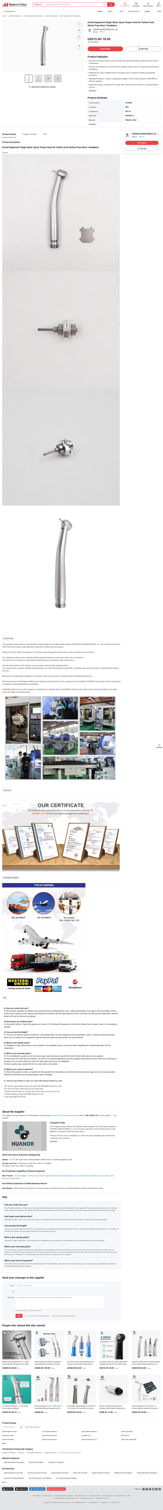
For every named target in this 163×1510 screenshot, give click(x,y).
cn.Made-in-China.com (102, 1498)
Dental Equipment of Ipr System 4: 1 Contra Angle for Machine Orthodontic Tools (145, 1408)
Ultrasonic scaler (8, 1435)
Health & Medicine (15, 16)
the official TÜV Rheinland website (66, 1115)
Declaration (104, 1502)
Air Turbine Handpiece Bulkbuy (66, 1478)
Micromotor (57, 1176)
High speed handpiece (89, 1431)
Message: (11, 1297)
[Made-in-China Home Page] (14, 4)
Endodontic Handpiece (56, 1462)
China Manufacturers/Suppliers (63, 1496)
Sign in (158, 6)
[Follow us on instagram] (150, 1489)
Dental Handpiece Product (101, 1473)
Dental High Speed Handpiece (147, 1473)
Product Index (119, 1496)
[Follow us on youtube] (153, 1489)
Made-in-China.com (72, 1498)
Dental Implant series (9, 1431)
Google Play (21, 1489)
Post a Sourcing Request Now (63, 1316)
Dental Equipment (45, 1176)
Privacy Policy (115, 1502)
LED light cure (86, 1435)
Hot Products (36, 1496)
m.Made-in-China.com (86, 1498)
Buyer (110, 11)
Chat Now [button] (144, 49)
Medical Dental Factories (59, 1473)
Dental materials (126, 1431)
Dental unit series (8, 1439)
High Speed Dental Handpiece (70, 16)
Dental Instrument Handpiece (14, 1478)
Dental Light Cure (69, 1176)
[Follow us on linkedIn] (159, 1489)
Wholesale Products (81, 1496)
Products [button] (37, 4)
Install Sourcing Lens (57, 1489)
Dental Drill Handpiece (36, 1462)
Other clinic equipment (128, 1439)
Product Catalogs (33, 1427)
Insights (128, 1496)
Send (19, 1316)
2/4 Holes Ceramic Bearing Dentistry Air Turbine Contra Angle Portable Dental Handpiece (80, 1364)
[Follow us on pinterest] (156, 1489)
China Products (47, 1496)
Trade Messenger (37, 1489)
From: (12, 1286)
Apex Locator (104, 1176)
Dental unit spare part (49, 1439)
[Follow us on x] (147, 1489)
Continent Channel (107, 1496)
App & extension (133, 11)
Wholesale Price (94, 1496)
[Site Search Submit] (111, 4)
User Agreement (93, 1502)
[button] (104, 4)
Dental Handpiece (52, 16)
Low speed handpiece (49, 1431)
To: (13, 1291)
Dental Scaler (33, 1176)
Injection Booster (82, 1176)
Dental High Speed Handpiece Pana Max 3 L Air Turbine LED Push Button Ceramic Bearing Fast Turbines (81, 1408)
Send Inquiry (105, 49)
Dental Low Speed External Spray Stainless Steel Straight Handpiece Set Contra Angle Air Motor (112, 1408)
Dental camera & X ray (89, 1439)
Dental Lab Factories (80, 1473)
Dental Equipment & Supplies (33, 16)
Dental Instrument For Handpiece (40, 1478)
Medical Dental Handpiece (123, 1473)
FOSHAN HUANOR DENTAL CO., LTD (105, 29)
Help (121, 11)
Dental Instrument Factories (37, 1473)
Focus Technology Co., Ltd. (66, 1502)
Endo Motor (94, 1176)
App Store (7, 1489)
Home (4, 16)
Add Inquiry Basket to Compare (43, 86)
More (4, 1482)
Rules (159, 11)
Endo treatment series (49, 1435)
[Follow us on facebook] (143, 1489)
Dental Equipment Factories (13, 1473)
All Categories (10, 11)
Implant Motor (15, 1178)
